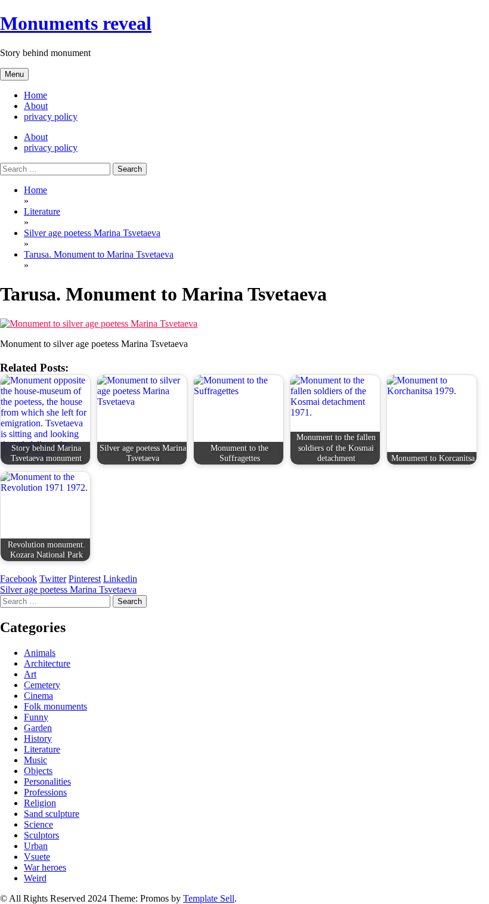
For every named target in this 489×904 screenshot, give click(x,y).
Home (35, 95)
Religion (40, 803)
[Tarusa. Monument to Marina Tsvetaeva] (98, 323)
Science (38, 824)
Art (30, 674)
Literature (42, 749)
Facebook (18, 579)
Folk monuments (55, 706)
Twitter (52, 579)
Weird (35, 878)
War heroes (45, 867)
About (36, 106)
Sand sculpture (51, 814)
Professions (45, 792)
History (38, 738)
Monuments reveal (75, 23)
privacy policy (51, 117)
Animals (39, 653)
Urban (36, 846)
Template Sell (208, 898)
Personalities (47, 781)
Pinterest (85, 579)
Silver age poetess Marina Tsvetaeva (68, 589)
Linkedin (120, 579)
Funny (36, 717)
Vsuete (37, 857)
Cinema (38, 696)
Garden (38, 728)
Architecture (47, 663)
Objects (38, 771)
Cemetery (42, 685)
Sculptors (41, 835)
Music (35, 760)
